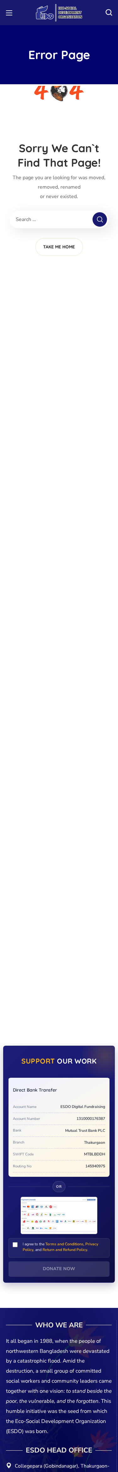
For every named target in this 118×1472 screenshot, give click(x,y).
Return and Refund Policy (64, 1249)
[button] (109, 12)
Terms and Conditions (64, 1244)
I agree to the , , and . (60, 1247)
